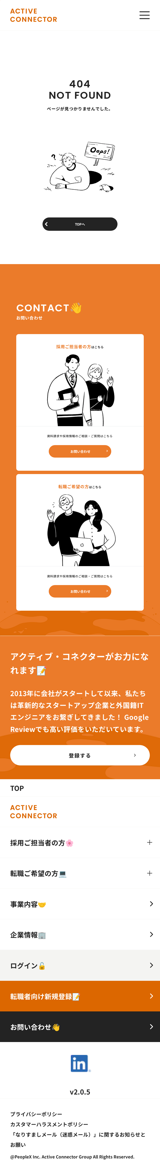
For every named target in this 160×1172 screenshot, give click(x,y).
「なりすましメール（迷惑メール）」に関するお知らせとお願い (78, 1139)
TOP (17, 788)
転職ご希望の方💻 (38, 873)
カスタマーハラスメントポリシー (49, 1124)
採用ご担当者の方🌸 (42, 842)
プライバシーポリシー (36, 1114)
